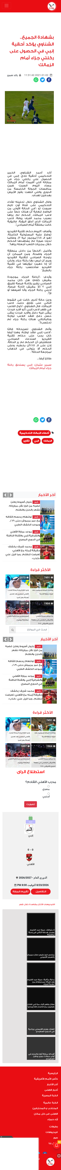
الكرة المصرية (50, 1095)
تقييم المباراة (20, 891)
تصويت (30, 804)
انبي (36, 440)
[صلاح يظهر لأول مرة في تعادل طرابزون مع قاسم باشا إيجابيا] (41, 995)
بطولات (53, 1126)
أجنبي (46, 796)
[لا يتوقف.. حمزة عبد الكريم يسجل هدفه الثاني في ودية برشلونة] (41, 921)
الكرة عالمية (50, 1102)
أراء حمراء (52, 1119)
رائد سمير (12, 75)
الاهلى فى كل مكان (46, 1113)
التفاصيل (40, 891)
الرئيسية (53, 1073)
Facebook (49, 79)
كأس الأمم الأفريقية (46, 1078)
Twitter (42, 79)
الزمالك (47, 440)
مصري (46, 789)
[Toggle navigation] (6, 5)
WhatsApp (36, 79)
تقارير (26, 440)
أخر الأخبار (52, 1084)
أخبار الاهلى (51, 1090)
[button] (5, 495)
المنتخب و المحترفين (45, 1108)
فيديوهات (52, 1132)
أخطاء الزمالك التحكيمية (34, 433)
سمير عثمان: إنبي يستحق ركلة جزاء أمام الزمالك (29, 366)
